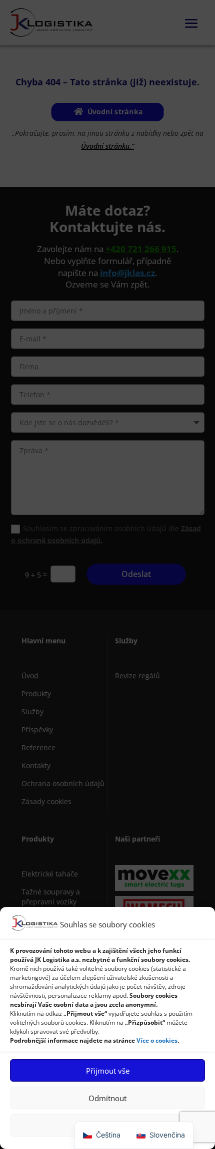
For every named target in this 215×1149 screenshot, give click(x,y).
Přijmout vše (108, 1071)
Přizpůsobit (107, 1126)
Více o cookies (157, 1040)
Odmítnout (107, 1098)
